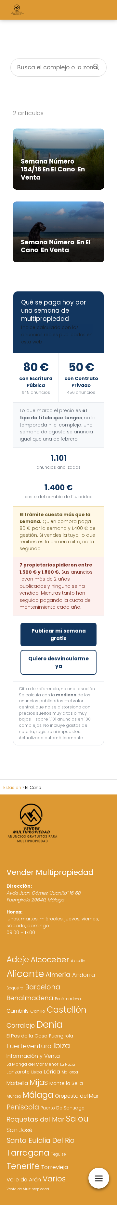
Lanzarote (18, 1072)
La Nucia (67, 1064)
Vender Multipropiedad (50, 872)
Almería (58, 974)
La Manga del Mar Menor (32, 1064)
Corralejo (20, 1025)
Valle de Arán (23, 1179)
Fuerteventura (29, 1046)
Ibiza (61, 1045)
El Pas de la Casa (26, 1035)
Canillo (37, 1011)
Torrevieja (54, 1167)
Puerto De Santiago (62, 1108)
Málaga (37, 1095)
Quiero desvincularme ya (58, 662)
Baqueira (14, 988)
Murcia (13, 1096)
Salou (77, 1118)
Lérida (52, 1071)
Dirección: (19, 886)
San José (19, 1130)
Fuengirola (61, 1036)
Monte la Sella (66, 1083)
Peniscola (22, 1107)
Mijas (39, 1082)
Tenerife (23, 1166)
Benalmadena (29, 997)
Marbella (17, 1083)
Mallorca (70, 1072)
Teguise (58, 1154)
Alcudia (78, 961)
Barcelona (42, 987)
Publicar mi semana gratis (59, 634)
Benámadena (68, 999)
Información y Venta (33, 1056)
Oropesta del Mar (76, 1096)
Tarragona (27, 1153)
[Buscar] (93, 64)
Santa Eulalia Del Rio (40, 1140)
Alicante (25, 973)
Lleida (36, 1072)
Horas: (14, 912)
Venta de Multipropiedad (27, 1189)
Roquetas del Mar (35, 1119)
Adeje (17, 959)
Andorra (83, 975)
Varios (54, 1178)
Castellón (66, 1010)
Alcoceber (50, 959)
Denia (49, 1024)
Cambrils (17, 1011)
